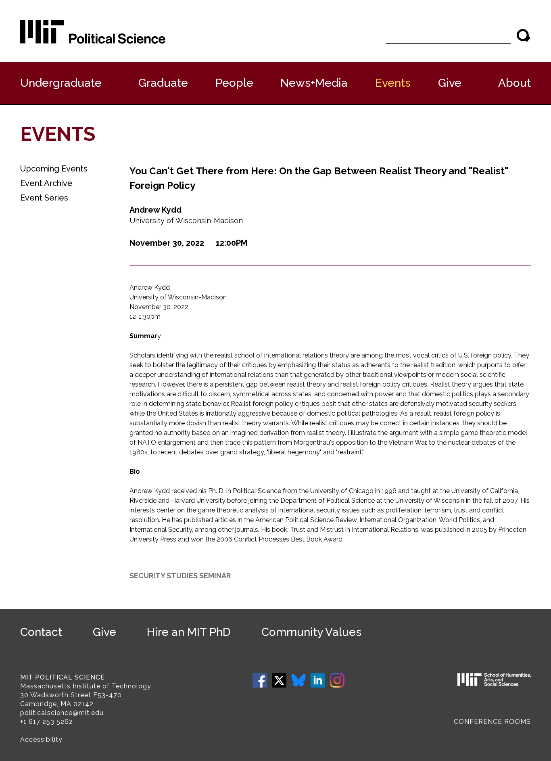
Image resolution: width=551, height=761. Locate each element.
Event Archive (46, 183)
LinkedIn (318, 680)
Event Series (44, 198)
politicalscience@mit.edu (62, 713)
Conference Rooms (492, 721)
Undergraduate (61, 83)
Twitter (279, 680)
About (514, 83)
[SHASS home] (494, 680)
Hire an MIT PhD (189, 632)
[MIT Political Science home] (92, 32)
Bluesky (298, 680)
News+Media (314, 83)
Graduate (163, 83)
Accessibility (41, 739)
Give (449, 83)
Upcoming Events (54, 169)
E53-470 (107, 695)
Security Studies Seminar (180, 575)
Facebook (260, 680)
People (234, 83)
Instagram (337, 680)
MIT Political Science (62, 677)
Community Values (311, 632)
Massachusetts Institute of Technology (85, 686)
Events (393, 83)
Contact (41, 632)
